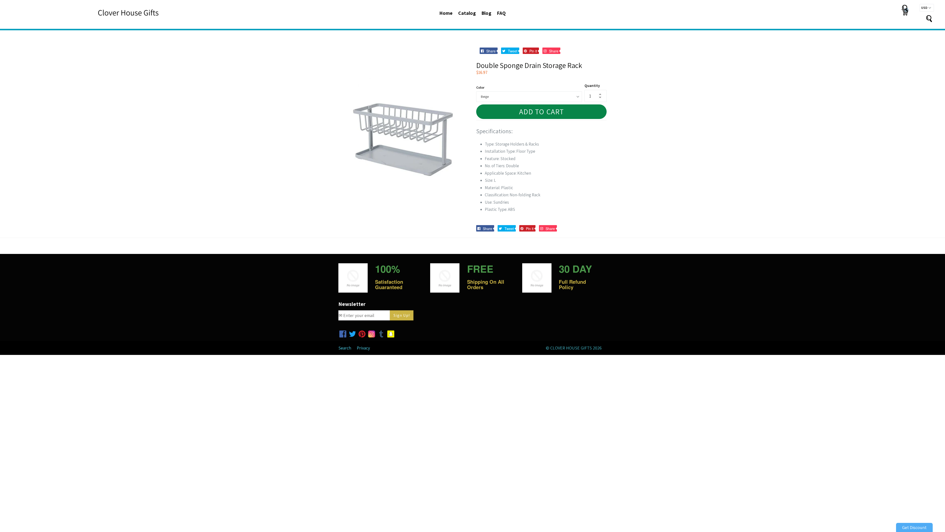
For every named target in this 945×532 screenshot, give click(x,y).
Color (480, 87)
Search (344, 348)
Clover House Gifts (571, 348)
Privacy (363, 348)
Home (446, 13)
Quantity (592, 85)
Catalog (467, 13)
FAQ (501, 13)
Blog (486, 13)
